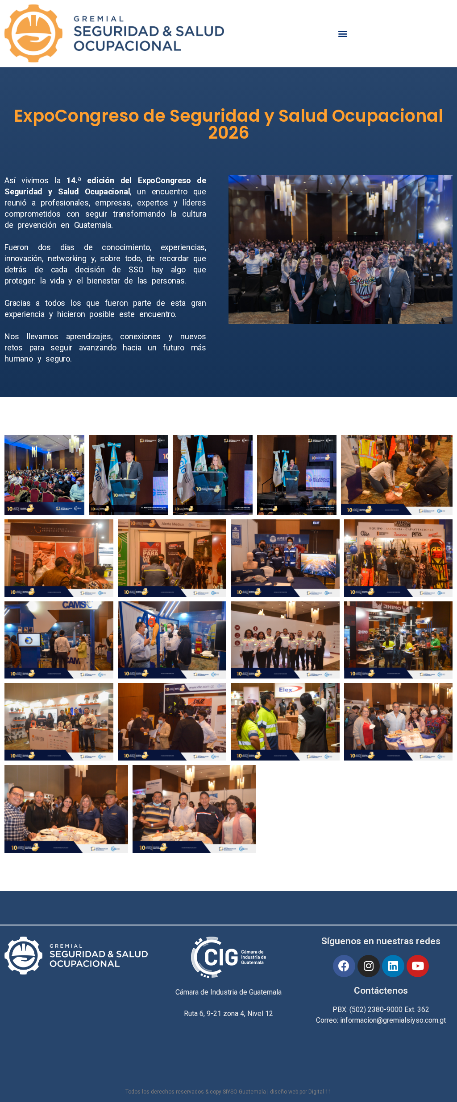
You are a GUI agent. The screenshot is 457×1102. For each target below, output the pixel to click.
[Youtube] (418, 966)
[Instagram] (368, 966)
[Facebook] (344, 966)
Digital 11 (320, 1092)
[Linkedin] (393, 966)
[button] (343, 33)
